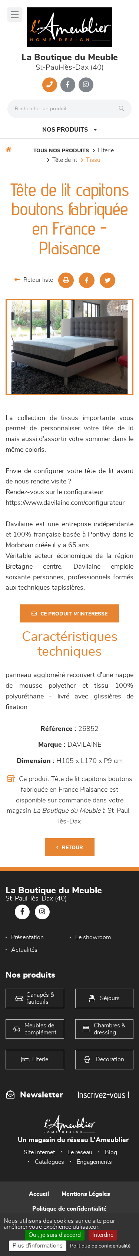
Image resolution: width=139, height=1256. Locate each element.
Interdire (102, 1235)
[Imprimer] (66, 280)
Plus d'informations (38, 1246)
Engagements (94, 1162)
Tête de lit (64, 160)
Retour (72, 847)
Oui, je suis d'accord (55, 1235)
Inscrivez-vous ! (103, 1094)
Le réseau (79, 1152)
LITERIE (106, 150)
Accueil (39, 1194)
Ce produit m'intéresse (73, 614)
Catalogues (49, 1162)
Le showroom (93, 937)
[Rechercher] (123, 109)
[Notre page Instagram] (86, 84)
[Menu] (14, 14)
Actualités (24, 950)
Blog (111, 1152)
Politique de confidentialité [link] (100, 1246)
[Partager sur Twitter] (107, 280)
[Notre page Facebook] (67, 84)
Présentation (27, 937)
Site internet (39, 1152)
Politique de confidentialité (69, 1209)
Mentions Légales (86, 1194)
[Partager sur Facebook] (87, 280)
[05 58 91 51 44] (49, 84)
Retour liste (38, 280)
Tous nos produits (61, 150)
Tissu (93, 160)
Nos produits (65, 130)
